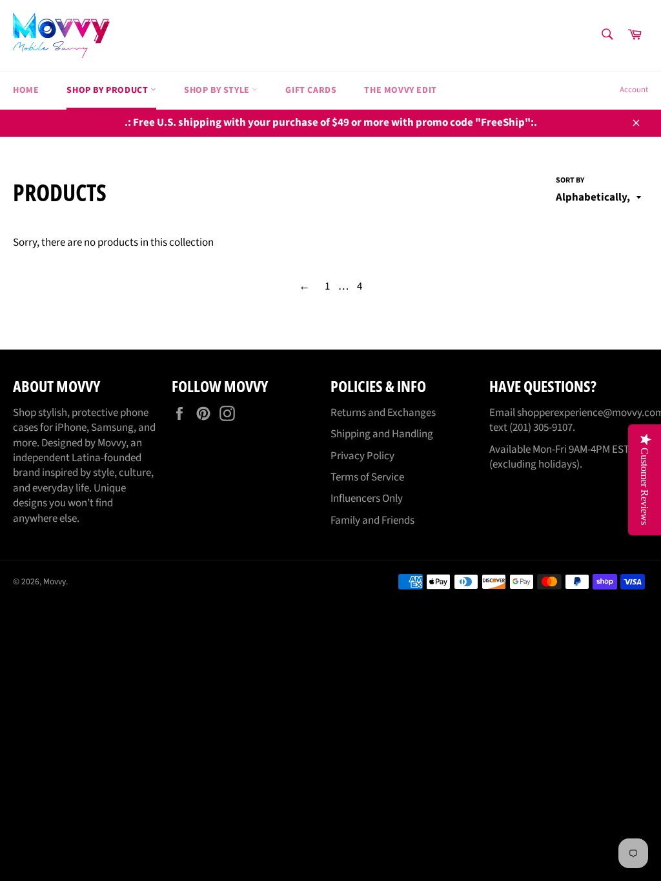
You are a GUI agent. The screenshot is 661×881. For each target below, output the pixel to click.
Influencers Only (366, 498)
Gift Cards (310, 90)
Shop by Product (108, 90)
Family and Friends (372, 520)
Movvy (54, 581)
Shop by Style (218, 90)
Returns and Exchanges (383, 413)
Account (634, 89)
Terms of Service (367, 477)
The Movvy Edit (400, 90)
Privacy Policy (362, 456)
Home (26, 90)
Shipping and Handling (381, 434)
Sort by (570, 180)
